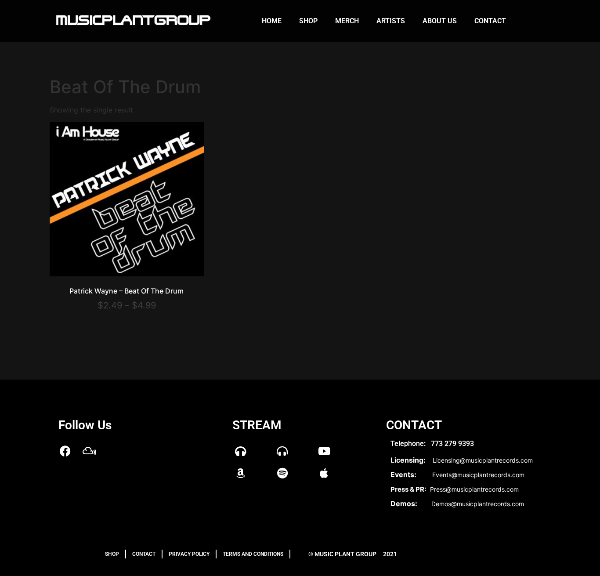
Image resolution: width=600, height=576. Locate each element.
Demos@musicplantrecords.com (477, 503)
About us (440, 21)
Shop (308, 21)
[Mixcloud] (89, 451)
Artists (390, 21)
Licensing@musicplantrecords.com (483, 460)
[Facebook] (65, 451)
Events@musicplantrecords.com (478, 474)
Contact (490, 21)
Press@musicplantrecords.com (474, 489)
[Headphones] (241, 451)
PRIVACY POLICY (189, 554)
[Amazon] (241, 473)
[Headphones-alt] (282, 451)
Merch (347, 21)
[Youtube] (324, 451)
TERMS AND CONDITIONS (253, 554)
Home (272, 21)
